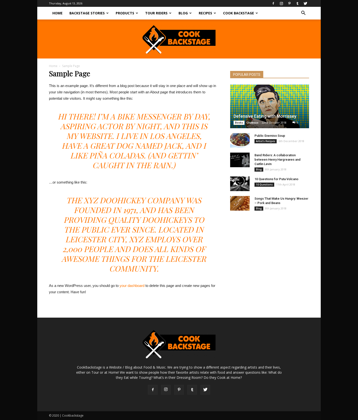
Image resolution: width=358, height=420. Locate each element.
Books (239, 122)
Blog (183, 13)
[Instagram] (281, 3)
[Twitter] (305, 3)
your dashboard (132, 285)
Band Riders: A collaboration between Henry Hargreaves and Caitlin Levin (277, 159)
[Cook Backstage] (179, 39)
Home (57, 13)
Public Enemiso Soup (269, 135)
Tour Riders (156, 13)
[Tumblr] (297, 3)
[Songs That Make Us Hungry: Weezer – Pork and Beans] (240, 203)
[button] (303, 13)
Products (125, 13)
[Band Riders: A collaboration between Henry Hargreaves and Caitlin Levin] (240, 160)
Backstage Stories (87, 13)
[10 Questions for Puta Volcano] (240, 183)
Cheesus (252, 122)
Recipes (205, 13)
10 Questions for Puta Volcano (276, 179)
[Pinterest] (289, 3)
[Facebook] (273, 3)
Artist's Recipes (265, 141)
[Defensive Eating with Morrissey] (269, 106)
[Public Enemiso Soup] (240, 140)
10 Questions (264, 184)
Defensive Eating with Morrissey (265, 116)
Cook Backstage (238, 13)
